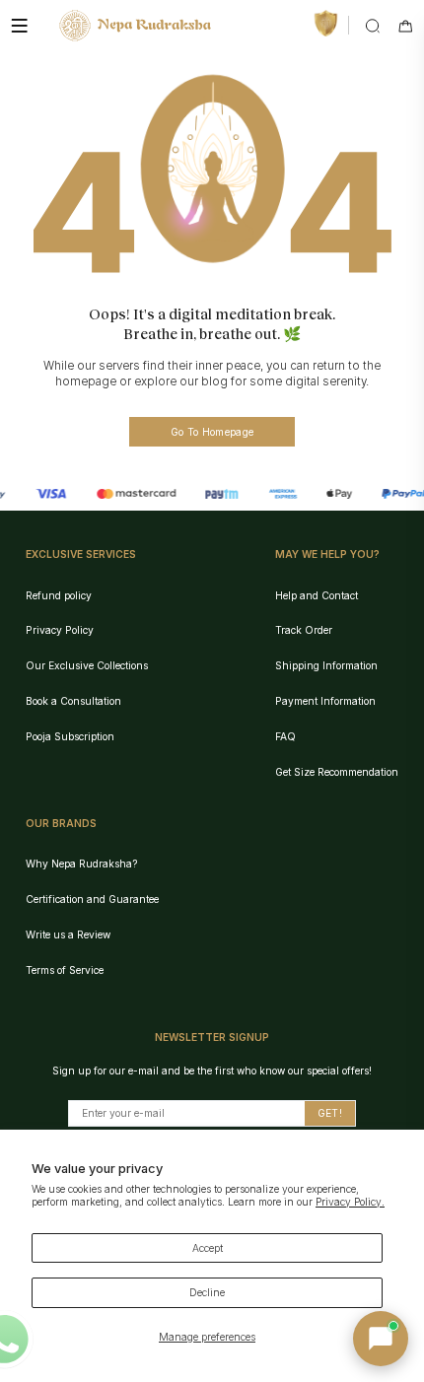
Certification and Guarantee (92, 899)
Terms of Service (65, 970)
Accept (207, 1248)
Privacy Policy (60, 630)
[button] (380, 1338)
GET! (330, 1113)
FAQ (285, 736)
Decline (207, 1292)
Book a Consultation (73, 701)
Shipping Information (326, 665)
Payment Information (325, 701)
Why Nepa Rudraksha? (81, 863)
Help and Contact (316, 595)
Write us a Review (68, 934)
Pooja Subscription (70, 736)
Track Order (303, 630)
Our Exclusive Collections (87, 665)
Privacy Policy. (350, 1202)
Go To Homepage (212, 432)
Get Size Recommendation (336, 772)
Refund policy (59, 595)
